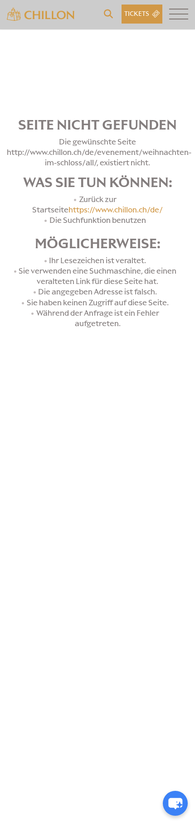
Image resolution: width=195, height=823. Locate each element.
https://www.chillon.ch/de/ (115, 209)
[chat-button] (175, 803)
